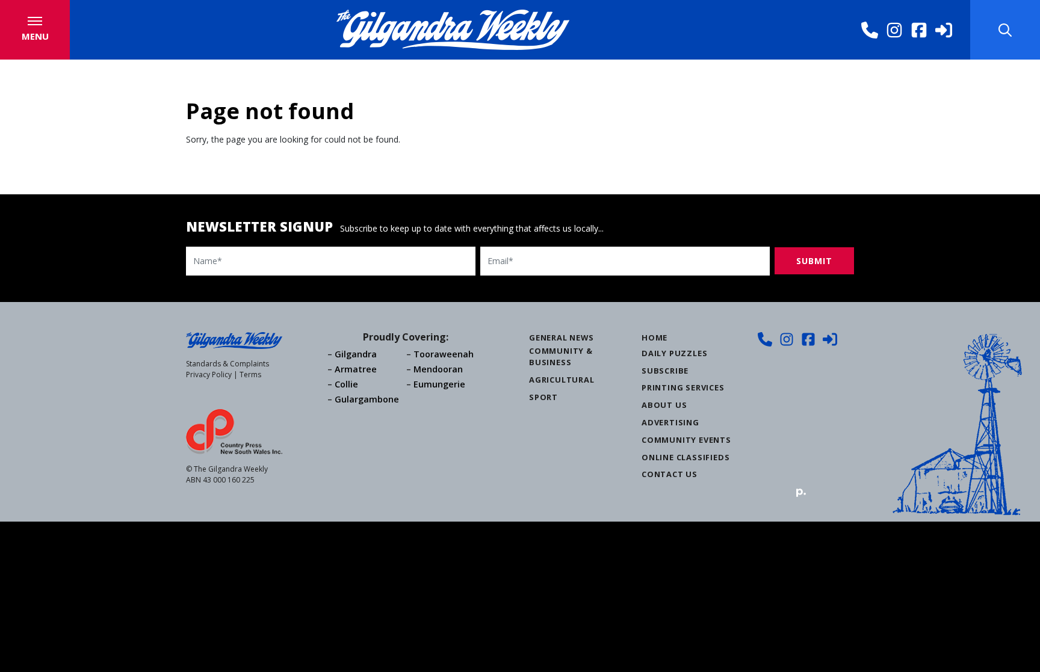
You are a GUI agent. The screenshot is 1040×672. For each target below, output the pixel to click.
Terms (250, 374)
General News (561, 337)
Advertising (670, 422)
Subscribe (665, 370)
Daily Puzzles (674, 353)
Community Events (686, 439)
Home (654, 337)
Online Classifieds (685, 457)
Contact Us (670, 474)
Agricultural (562, 379)
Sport (543, 397)
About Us (664, 404)
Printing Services (683, 387)
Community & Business (561, 356)
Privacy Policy (209, 374)
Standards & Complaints (227, 364)
